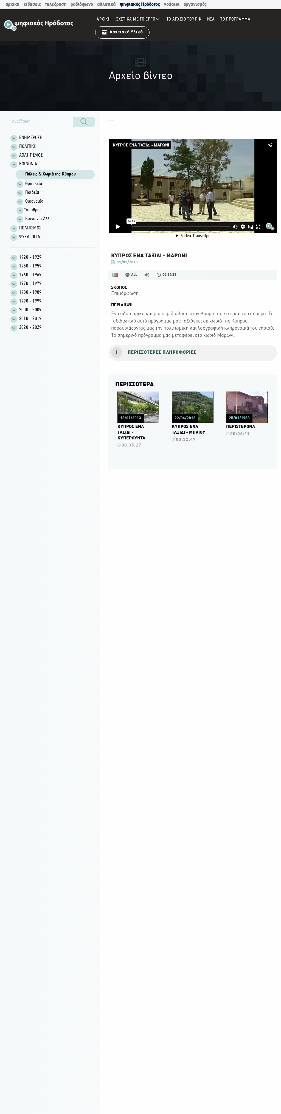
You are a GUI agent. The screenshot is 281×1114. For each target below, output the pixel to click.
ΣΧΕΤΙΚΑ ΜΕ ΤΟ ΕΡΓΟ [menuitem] (136, 19)
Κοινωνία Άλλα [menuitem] (38, 219)
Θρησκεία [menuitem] (33, 184)
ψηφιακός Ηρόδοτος (140, 4)
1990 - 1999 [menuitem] (30, 301)
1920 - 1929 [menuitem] (30, 257)
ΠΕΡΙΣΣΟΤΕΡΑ (134, 384)
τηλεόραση (56, 4)
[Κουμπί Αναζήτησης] (84, 122)
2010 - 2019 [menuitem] (30, 318)
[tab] (192, 353)
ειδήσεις (32, 4)
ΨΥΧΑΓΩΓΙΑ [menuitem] (29, 237)
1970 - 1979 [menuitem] (30, 283)
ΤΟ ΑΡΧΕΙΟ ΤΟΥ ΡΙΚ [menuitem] (184, 19)
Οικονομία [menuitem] (34, 201)
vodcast (171, 4)
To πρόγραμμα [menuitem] (235, 19)
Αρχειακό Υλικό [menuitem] (126, 32)
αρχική (12, 4)
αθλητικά (106, 4)
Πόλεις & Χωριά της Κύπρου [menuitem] (50, 174)
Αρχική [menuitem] (104, 19)
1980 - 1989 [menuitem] (30, 292)
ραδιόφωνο (82, 4)
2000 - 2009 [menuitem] (30, 310)
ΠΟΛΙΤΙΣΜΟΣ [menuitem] (30, 228)
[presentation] (192, 353)
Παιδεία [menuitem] (32, 192)
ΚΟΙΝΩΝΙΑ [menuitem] (28, 164)
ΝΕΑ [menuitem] (211, 19)
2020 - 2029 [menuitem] (30, 327)
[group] (55, 196)
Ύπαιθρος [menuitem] (33, 210)
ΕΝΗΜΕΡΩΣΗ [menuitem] (31, 138)
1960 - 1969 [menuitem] (30, 275)
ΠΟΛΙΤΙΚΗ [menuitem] (28, 146)
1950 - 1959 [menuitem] (30, 266)
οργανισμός (195, 4)
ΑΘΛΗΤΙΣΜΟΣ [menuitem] (31, 155)
